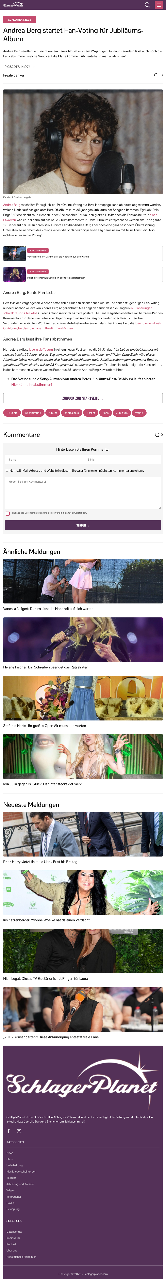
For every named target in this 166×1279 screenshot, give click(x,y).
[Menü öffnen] (159, 5)
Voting (139, 413)
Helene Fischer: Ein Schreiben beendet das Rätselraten (56, 277)
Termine (11, 1178)
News (9, 1153)
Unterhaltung (14, 1165)
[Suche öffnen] (147, 5)
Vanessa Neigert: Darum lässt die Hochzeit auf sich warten (58, 256)
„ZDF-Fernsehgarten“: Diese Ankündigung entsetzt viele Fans (51, 1037)
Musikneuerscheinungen (21, 1171)
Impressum (13, 1238)
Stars (9, 1159)
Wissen (10, 1190)
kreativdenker (13, 75)
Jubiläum (122, 413)
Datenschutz (14, 1231)
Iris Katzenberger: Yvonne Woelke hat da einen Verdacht (46, 920)
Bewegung (13, 1209)
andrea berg (72, 413)
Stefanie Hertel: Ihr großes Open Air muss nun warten (44, 726)
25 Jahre (12, 413)
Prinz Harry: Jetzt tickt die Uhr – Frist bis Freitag (40, 862)
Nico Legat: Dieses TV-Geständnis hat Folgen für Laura (45, 978)
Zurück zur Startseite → (83, 398)
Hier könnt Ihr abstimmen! (31, 384)
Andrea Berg (11, 205)
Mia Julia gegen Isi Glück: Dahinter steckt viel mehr (42, 784)
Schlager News (19, 19)
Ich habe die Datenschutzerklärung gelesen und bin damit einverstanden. (49, 512)
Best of (91, 413)
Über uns (11, 1250)
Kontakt (11, 1244)
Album (53, 413)
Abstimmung (33, 413)
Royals (10, 1203)
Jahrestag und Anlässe (20, 1184)
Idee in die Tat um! (41, 349)
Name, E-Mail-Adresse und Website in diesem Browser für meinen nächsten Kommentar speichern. (77, 470)
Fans (106, 413)
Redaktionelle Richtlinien (21, 1257)
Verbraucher (13, 1196)
